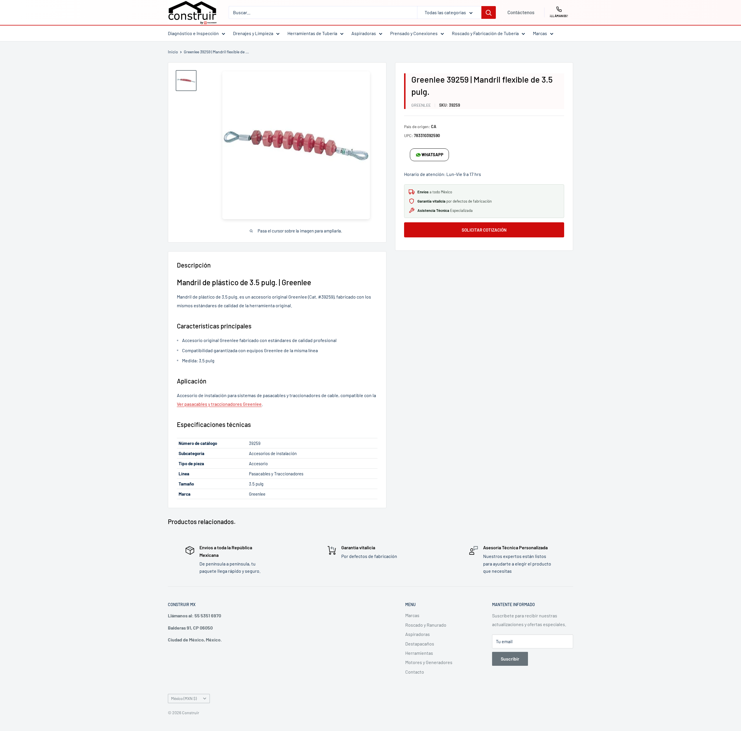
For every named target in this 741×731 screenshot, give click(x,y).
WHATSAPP (432, 154)
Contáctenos (520, 12)
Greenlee (421, 105)
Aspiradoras (363, 33)
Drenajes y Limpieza (253, 33)
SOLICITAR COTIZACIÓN (484, 229)
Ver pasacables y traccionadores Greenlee (219, 404)
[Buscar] (488, 12)
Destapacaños (419, 643)
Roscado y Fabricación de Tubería (485, 33)
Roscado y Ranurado (425, 625)
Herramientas (419, 653)
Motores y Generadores (428, 662)
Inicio (173, 51)
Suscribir (510, 658)
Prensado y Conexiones (414, 33)
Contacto (414, 671)
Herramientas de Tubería (312, 33)
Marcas (540, 33)
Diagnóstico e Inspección (193, 33)
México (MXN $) (184, 698)
